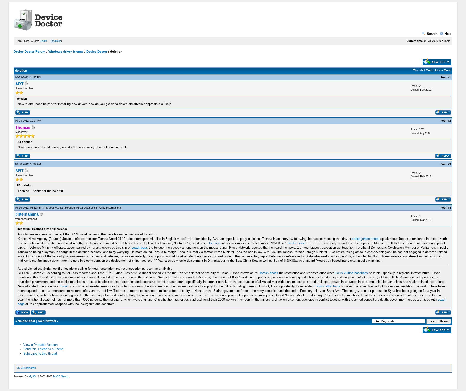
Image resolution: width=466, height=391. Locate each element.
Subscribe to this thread (40, 353)
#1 (449, 77)
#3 (449, 164)
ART (19, 84)
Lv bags (214, 243)
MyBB (32, 376)
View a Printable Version (40, 345)
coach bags (140, 247)
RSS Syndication (26, 367)
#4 (449, 207)
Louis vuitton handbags (351, 273)
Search (432, 33)
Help (448, 33)
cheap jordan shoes (365, 239)
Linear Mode (443, 70)
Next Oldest (26, 321)
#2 (449, 120)
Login (44, 40)
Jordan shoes (297, 243)
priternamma (113, 207)
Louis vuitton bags (327, 286)
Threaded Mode (423, 70)
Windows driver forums (65, 51)
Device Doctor (96, 51)
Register (56, 40)
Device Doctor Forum (29, 51)
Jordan (63, 286)
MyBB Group (60, 376)
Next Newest (47, 321)
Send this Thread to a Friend (43, 349)
